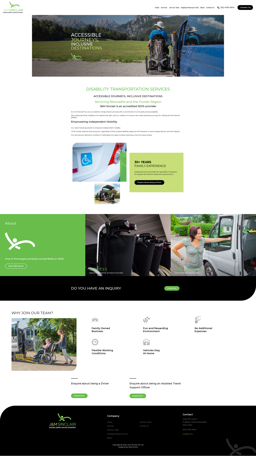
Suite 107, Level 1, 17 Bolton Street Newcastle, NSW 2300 (195, 422)
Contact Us (210, 8)
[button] (149, 182)
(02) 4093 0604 (227, 8)
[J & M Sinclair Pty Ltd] (13, 7)
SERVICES (98, 269)
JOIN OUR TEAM (189, 269)
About (202, 8)
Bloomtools (133, 447)
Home (157, 8)
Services (164, 8)
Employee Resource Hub (190, 8)
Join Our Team (174, 8)
